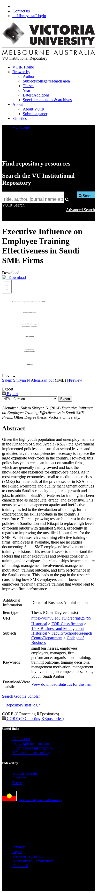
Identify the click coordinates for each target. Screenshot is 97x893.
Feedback (20, 865)
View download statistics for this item (61, 684)
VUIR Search (13, 205)
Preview (75, 380)
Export (12, 393)
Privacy (18, 847)
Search (87, 196)
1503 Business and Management (57, 628)
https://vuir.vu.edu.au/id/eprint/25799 (61, 618)
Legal (17, 851)
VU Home (21, 127)
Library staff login (31, 15)
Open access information (32, 748)
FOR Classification (67, 624)
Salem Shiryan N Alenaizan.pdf (28, 380)
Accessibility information (32, 861)
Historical (39, 624)
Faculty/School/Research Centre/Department (61, 635)
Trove (17, 782)
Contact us (21, 11)
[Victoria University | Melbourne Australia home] (48, 53)
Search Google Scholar (21, 696)
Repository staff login (23, 705)
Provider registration (29, 856)
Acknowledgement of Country (40, 800)
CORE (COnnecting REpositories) (35, 718)
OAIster (19, 778)
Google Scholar (25, 773)
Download (17, 277)
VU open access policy (31, 753)
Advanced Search (80, 210)
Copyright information (30, 743)
